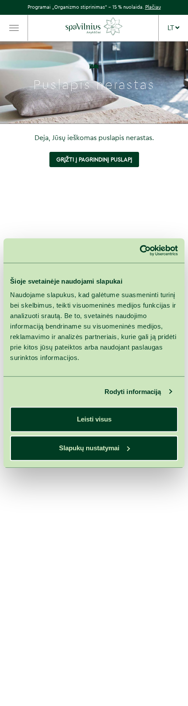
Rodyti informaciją (132, 391)
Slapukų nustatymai (89, 448)
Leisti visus (94, 419)
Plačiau (153, 7)
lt (171, 27)
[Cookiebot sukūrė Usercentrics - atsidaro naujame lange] (139, 250)
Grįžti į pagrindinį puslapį (94, 159)
